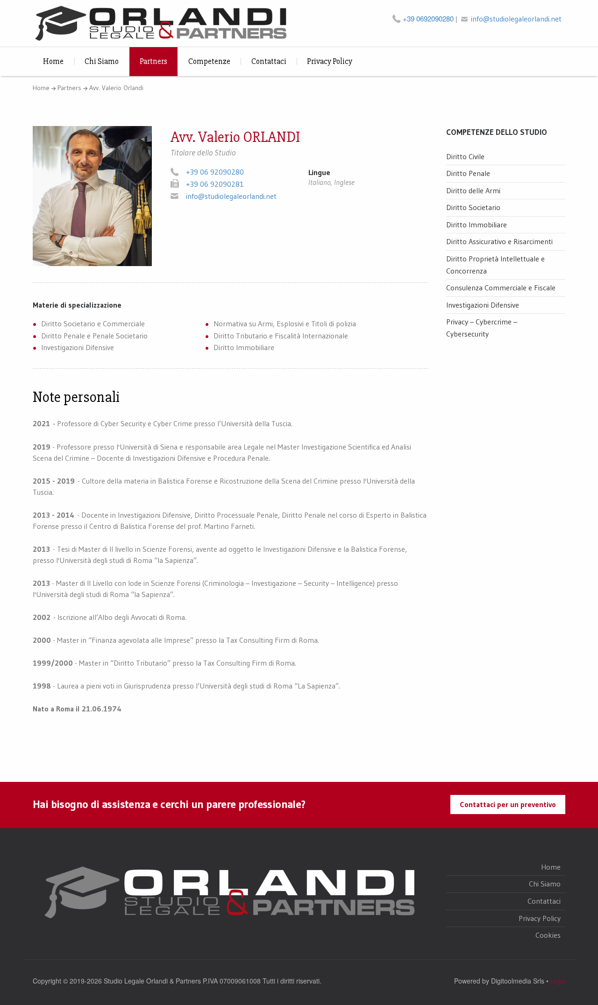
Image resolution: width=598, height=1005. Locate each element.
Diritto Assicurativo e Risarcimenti (499, 241)
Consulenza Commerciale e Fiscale (500, 287)
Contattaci (268, 61)
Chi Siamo (102, 61)
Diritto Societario (473, 207)
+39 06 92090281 (215, 184)
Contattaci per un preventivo (508, 804)
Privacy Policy (329, 61)
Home (53, 61)
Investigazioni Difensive (482, 304)
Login (557, 981)
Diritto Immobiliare (476, 224)
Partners (153, 61)
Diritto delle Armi (473, 190)
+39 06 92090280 (215, 171)
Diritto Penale (468, 173)
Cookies (548, 935)
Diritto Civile (465, 156)
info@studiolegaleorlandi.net (516, 18)
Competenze (209, 61)
